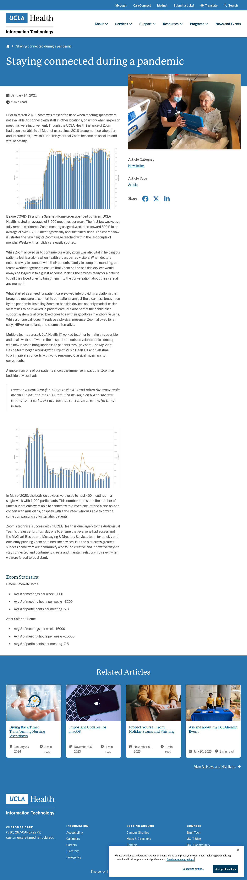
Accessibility (74, 832)
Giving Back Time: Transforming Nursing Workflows (27, 731)
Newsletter (136, 165)
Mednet (162, 5)
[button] (209, 5)
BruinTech (193, 832)
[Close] (237, 850)
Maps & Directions (139, 838)
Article (133, 184)
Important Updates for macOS (87, 729)
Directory (72, 851)
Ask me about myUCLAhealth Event (213, 729)
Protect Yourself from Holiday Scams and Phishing (152, 729)
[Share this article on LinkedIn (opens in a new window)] (167, 199)
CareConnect (142, 5)
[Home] (8, 46)
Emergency (73, 857)
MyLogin (121, 5)
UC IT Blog (194, 838)
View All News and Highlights (215, 766)
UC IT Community (198, 845)
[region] (176, 861)
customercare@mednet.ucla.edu (30, 837)
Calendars (73, 838)
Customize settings (193, 868)
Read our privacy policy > (180, 859)
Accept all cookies (225, 869)
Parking (132, 845)
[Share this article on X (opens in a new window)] (156, 199)
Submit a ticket (184, 5)
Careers (71, 845)
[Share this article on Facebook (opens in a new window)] (145, 199)
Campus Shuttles (138, 832)
